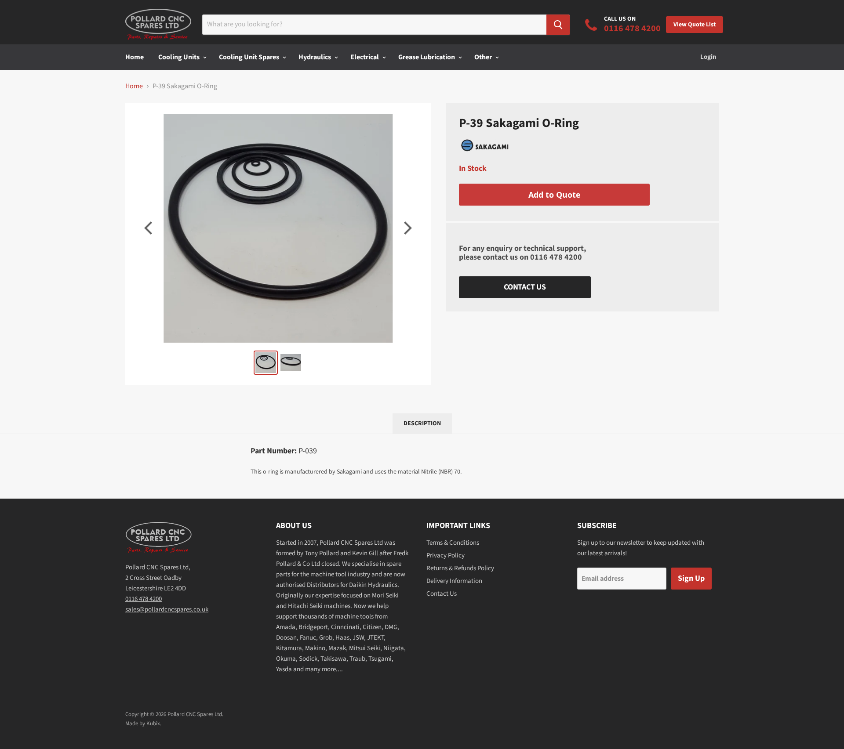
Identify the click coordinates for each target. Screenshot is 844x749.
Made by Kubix (142, 723)
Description (422, 423)
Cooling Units (179, 57)
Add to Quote (554, 194)
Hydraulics (315, 57)
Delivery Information (454, 581)
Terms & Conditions (452, 542)
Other (483, 57)
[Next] (406, 228)
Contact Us (525, 287)
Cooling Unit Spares (249, 57)
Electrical (365, 57)
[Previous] (149, 228)
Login (708, 57)
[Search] (558, 24)
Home (134, 57)
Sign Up (691, 578)
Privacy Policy (445, 555)
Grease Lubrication (427, 57)
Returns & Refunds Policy (460, 568)
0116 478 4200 (556, 257)
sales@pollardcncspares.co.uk (166, 609)
